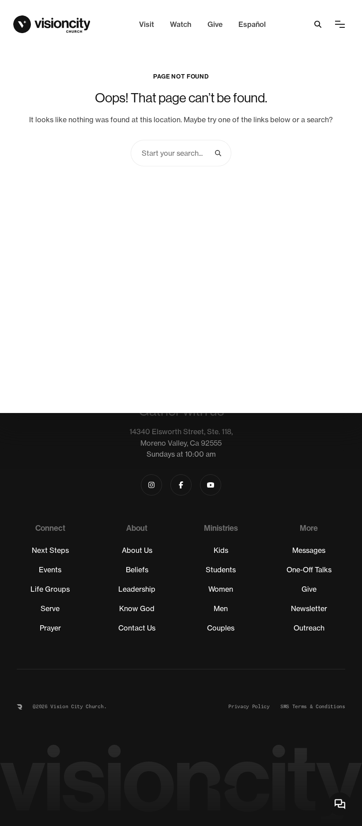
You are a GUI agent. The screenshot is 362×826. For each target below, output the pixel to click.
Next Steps (50, 550)
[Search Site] (318, 24)
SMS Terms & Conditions (312, 706)
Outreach (309, 627)
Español (252, 24)
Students (221, 569)
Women (220, 589)
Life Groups (50, 589)
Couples (220, 627)
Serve (50, 608)
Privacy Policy (249, 706)
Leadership (136, 589)
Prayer (50, 627)
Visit (146, 24)
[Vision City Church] (51, 24)
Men (221, 608)
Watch (180, 24)
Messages (308, 550)
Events (50, 569)
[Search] (218, 153)
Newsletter (309, 608)
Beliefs (137, 569)
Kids (221, 550)
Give (214, 24)
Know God (137, 608)
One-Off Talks (309, 569)
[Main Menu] (340, 24)
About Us (137, 550)
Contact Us (136, 627)
